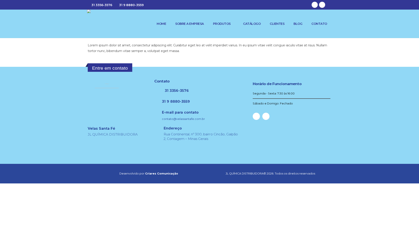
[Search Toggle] (330, 4)
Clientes (277, 24)
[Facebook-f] (256, 116)
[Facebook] (315, 5)
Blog (298, 24)
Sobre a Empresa (189, 24)
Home (161, 24)
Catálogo (252, 24)
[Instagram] (322, 5)
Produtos (222, 24)
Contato (319, 24)
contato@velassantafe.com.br (183, 119)
